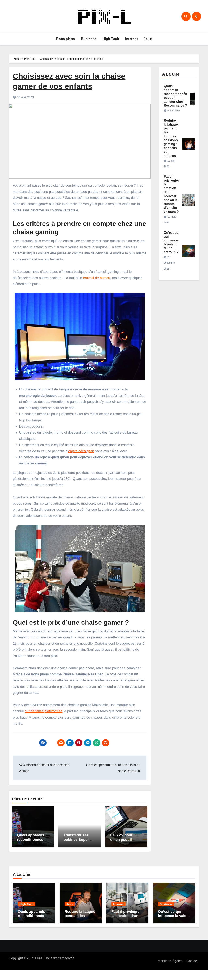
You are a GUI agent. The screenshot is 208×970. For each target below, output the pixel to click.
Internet (131, 39)
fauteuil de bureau (96, 278)
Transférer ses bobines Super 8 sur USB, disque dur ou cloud (78, 841)
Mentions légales (170, 961)
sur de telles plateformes (43, 711)
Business (88, 39)
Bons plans (65, 39)
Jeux (148, 39)
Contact (192, 961)
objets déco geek (81, 451)
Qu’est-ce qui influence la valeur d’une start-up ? (174, 915)
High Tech (111, 39)
